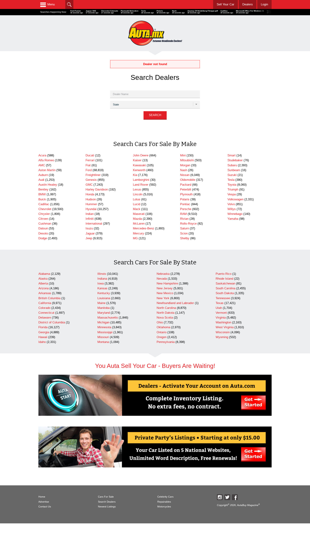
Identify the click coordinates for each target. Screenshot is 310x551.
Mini (183, 155)
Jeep (89, 238)
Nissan (184, 175)
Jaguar (90, 233)
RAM (183, 214)
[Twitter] (227, 497)
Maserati (139, 214)
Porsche (185, 209)
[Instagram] (220, 497)
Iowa (100, 283)
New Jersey (165, 288)
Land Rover (140, 184)
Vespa (231, 194)
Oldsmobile (187, 180)
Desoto (43, 233)
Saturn (184, 228)
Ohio (160, 322)
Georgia (43, 332)
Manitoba (103, 308)
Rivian (184, 218)
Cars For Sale (106, 496)
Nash (183, 170)
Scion (184, 233)
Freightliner (93, 175)
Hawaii (42, 337)
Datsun (43, 228)
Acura (42, 155)
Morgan (185, 165)
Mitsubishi (187, 160)
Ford (89, 170)
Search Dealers (107, 501)
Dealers (247, 4)
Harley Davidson (97, 189)
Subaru (232, 165)
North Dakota (165, 312)
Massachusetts (107, 317)
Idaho (42, 342)
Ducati (90, 155)
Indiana (102, 278)
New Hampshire (167, 283)
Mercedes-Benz (143, 228)
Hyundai (91, 209)
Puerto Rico (223, 274)
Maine (101, 303)
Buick (42, 199)
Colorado (44, 308)
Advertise (43, 501)
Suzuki (232, 175)
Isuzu (89, 228)
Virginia (221, 317)
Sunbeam (233, 170)
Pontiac (185, 204)
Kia (135, 175)
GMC (89, 184)
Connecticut (46, 312)
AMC (41, 165)
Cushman (44, 223)
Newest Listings (107, 506)
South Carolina (225, 288)
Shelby (184, 238)
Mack (136, 209)
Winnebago (234, 214)
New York (163, 298)
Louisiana (103, 298)
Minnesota (104, 327)
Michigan (103, 322)
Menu (51, 4)
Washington (223, 322)
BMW (42, 194)
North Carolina (166, 308)
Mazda (137, 218)
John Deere (140, 155)
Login (264, 4)
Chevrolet (44, 209)
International (94, 223)
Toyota (231, 184)
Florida (43, 327)
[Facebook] (235, 497)
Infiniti (90, 218)
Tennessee (223, 298)
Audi (41, 180)
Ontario (161, 332)
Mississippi (104, 332)
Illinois (101, 274)
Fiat (88, 165)
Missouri (103, 337)
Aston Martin (46, 170)
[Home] (155, 33)
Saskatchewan (225, 283)
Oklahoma (163, 327)
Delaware (44, 317)
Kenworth (139, 170)
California (44, 303)
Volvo (231, 204)
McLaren (139, 223)
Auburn (43, 175)
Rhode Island (224, 278)
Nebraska (163, 274)
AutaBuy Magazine (247, 505)
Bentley (43, 189)
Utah (219, 308)
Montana (103, 342)
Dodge (42, 238)
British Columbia (49, 298)
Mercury (138, 233)
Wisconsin (223, 332)
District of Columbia (51, 322)
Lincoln (137, 194)
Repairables (164, 501)
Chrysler (44, 214)
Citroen (43, 218)
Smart (231, 155)
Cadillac (43, 204)
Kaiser (137, 160)
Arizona (43, 288)
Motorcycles (164, 506)
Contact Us (44, 506)
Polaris (184, 199)
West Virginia (225, 327)
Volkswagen (235, 199)
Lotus (136, 199)
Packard (185, 184)
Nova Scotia (165, 317)
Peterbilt (185, 189)
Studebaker (235, 160)
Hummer (91, 204)
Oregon (161, 337)
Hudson (91, 199)
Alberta (43, 283)
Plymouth (186, 194)
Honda (90, 194)
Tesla (230, 180)
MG (135, 238)
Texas (220, 303)
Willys (231, 209)
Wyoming (222, 337)
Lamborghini (141, 180)
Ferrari (90, 160)
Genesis (91, 180)
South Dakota (225, 293)
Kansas (102, 288)
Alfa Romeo (46, 160)
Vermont (221, 312)
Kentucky (103, 293)
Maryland (103, 312)
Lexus (137, 189)
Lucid (136, 204)
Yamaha (232, 218)
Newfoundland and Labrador (175, 303)
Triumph (232, 189)
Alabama (44, 274)
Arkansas (44, 293)
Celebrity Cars (165, 496)
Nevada (162, 278)
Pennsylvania (166, 342)
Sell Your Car (225, 4)
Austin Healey (47, 184)
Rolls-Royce (188, 223)
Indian (90, 214)
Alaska (43, 278)
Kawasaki (139, 165)
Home (41, 496)
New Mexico (165, 293)
